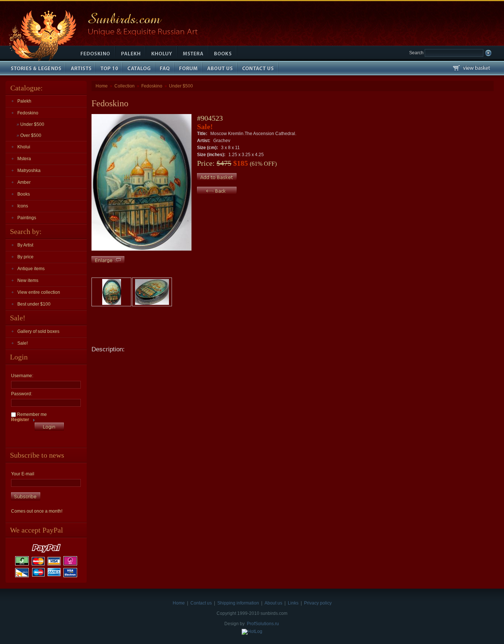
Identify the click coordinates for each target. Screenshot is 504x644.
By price (25, 256)
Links (293, 603)
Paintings (26, 217)
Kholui (23, 146)
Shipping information (238, 603)
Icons (22, 206)
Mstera (24, 158)
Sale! (22, 343)
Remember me (31, 414)
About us (273, 603)
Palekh (24, 101)
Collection (124, 86)
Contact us (201, 603)
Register (20, 419)
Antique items (31, 268)
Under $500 (30, 124)
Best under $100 (34, 304)
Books (23, 194)
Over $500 (29, 135)
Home (102, 86)
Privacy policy (318, 603)
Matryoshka (29, 170)
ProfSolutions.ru (263, 623)
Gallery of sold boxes (38, 331)
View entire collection (38, 292)
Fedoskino (27, 113)
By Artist (25, 245)
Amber (24, 182)
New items (27, 280)
